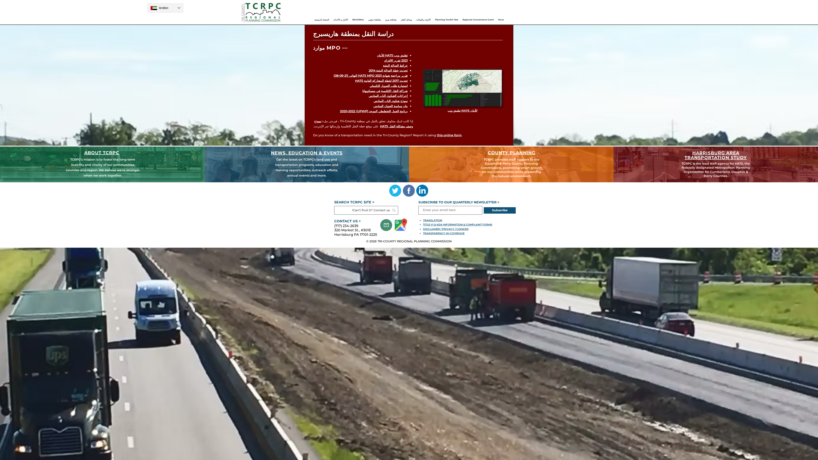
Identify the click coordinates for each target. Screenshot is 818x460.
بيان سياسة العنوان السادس (390, 106)
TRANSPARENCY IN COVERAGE (444, 233)
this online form (449, 135)
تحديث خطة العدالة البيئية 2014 (388, 70)
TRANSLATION (432, 220)
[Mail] (386, 225)
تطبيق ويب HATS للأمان (392, 55)
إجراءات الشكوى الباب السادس (388, 96)
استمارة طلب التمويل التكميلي (389, 86)
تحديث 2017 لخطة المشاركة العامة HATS (381, 81)
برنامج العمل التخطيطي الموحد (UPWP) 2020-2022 (374, 111)
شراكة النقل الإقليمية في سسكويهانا (385, 91)
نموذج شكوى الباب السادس (391, 101)
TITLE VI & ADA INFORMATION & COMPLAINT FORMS (457, 224)
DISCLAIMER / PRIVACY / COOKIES (446, 229)
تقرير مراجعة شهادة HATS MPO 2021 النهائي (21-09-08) (371, 76)
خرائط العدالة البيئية (395, 66)
